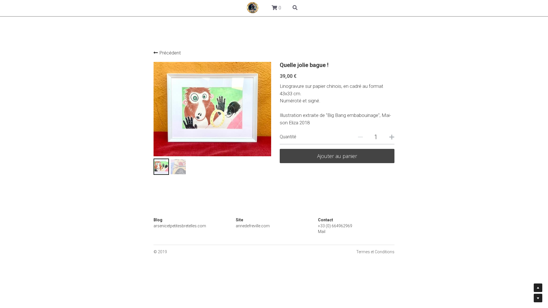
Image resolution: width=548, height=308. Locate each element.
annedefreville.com (253, 225)
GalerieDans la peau (128, 8)
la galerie (224, 8)
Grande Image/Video (182, 8)
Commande (256, 8)
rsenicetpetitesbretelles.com (181, 225)
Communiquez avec (403, 8)
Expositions (293, 8)
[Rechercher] (459, 8)
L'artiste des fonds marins (344, 8)
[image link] (88, 7)
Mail (321, 230)
